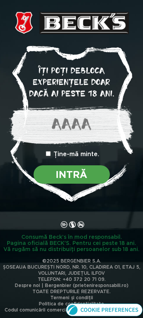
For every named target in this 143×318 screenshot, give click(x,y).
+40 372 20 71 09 (83, 279)
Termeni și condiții (71, 297)
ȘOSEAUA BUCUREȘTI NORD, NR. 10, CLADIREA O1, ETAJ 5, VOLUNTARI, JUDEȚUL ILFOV (71, 270)
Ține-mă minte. (76, 154)
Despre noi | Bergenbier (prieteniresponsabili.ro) (72, 285)
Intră (71, 174)
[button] (104, 315)
